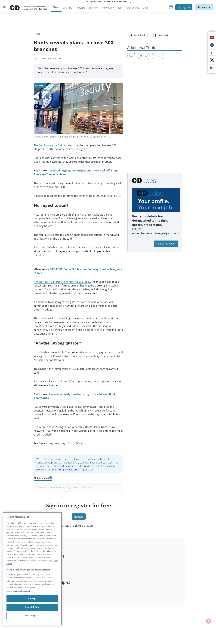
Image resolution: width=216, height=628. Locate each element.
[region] (32, 568)
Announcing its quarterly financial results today (62, 282)
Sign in (91, 525)
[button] (171, 7)
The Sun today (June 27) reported (53, 145)
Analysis (67, 7)
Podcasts (80, 7)
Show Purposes (32, 615)
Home (37, 33)
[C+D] (28, 7)
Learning (93, 7)
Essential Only (32, 607)
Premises (158, 56)
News (56, 7)
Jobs (121, 8)
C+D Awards (133, 8)
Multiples (144, 56)
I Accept (32, 598)
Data (146, 8)
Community (109, 8)
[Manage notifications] (208, 621)
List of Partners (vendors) (18, 591)
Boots (131, 56)
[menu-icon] (4, 7)
